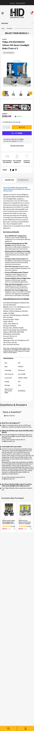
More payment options (17, 145)
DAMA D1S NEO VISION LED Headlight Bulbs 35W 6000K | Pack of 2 (8, 523)
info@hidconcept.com (8, 441)
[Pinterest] (16, 170)
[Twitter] (13, 170)
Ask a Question (10, 416)
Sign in (18, 3)
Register (22, 3)
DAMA (3, 519)
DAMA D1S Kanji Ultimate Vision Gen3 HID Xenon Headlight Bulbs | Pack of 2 (25, 523)
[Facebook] (10, 170)
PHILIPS (4, 39)
